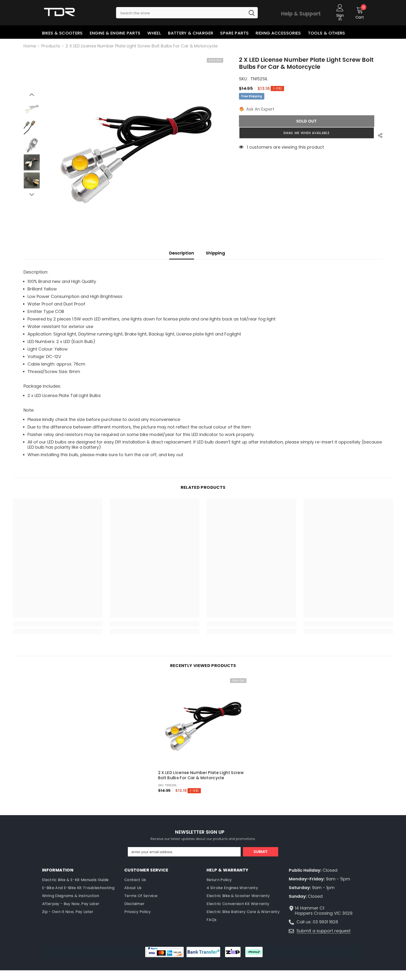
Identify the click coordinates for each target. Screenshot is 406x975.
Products (50, 46)
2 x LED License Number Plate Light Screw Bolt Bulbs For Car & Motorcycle (201, 775)
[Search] (187, 12)
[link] (58, 623)
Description (181, 253)
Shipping (215, 253)
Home (29, 46)
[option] (136, 145)
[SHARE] (378, 135)
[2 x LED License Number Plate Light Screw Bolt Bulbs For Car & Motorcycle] (203, 722)
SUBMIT (261, 851)
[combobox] (181, 12)
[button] (31, 94)
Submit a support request (324, 931)
